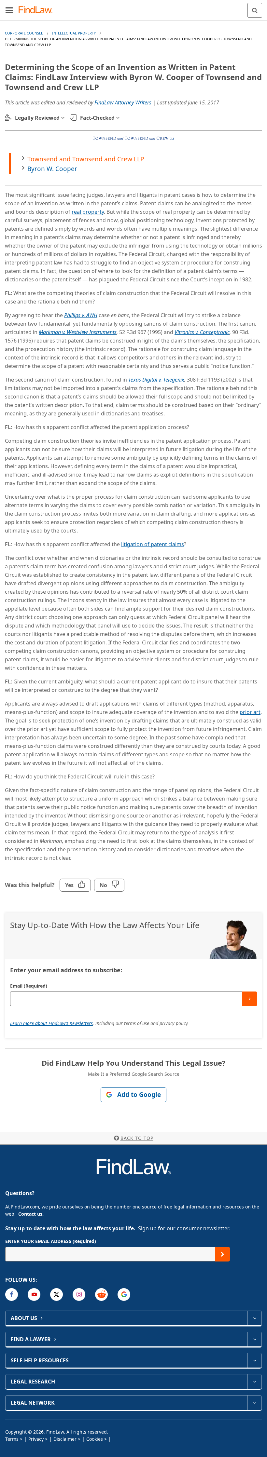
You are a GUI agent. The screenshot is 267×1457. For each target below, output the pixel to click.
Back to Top (136, 1138)
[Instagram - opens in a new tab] (79, 1294)
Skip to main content (133, 7)
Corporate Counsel (24, 33)
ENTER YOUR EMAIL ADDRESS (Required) (50, 1241)
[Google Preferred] (124, 1294)
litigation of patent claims (152, 544)
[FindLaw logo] (38, 10)
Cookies (94, 1439)
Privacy (36, 1439)
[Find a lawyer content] (254, 1339)
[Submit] (249, 999)
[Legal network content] (254, 1403)
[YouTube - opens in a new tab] (34, 1294)
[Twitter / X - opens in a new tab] (56, 1294)
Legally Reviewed (37, 117)
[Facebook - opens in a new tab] (11, 1294)
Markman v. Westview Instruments (78, 332)
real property (88, 211)
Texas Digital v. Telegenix (156, 379)
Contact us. (31, 1214)
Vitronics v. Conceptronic (202, 332)
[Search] (254, 10)
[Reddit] (101, 1294)
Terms (12, 1439)
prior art (250, 712)
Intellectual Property (74, 33)
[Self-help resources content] (254, 1360)
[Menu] (9, 10)
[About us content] (254, 1318)
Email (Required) (28, 986)
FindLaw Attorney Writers (122, 102)
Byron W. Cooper (52, 169)
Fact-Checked (97, 117)
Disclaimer (65, 1439)
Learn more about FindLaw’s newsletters (51, 1023)
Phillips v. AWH (80, 315)
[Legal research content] (254, 1381)
